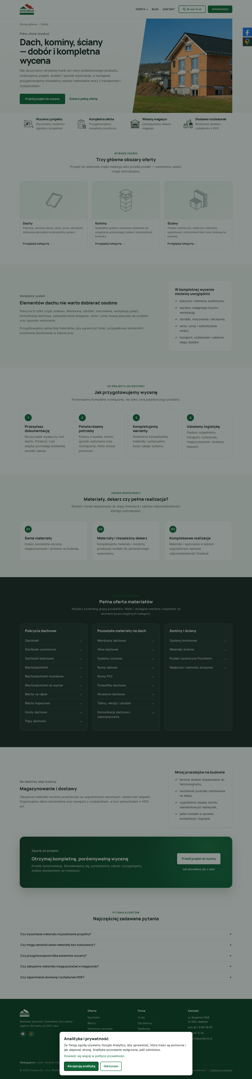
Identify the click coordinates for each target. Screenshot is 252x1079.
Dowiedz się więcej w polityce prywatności (94, 1056)
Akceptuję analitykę (81, 1066)
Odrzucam (111, 1066)
